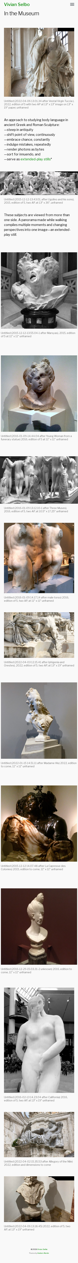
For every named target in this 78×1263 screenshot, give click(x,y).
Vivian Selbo (17, 4)
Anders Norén (43, 1253)
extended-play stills (35, 159)
